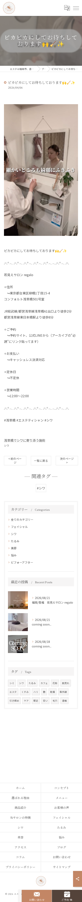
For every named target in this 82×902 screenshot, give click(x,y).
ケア (26, 700)
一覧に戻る (41, 461)
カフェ (44, 683)
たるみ (15, 541)
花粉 (55, 683)
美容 (14, 548)
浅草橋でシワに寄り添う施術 (24, 440)
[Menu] (75, 8)
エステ (13, 691)
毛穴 (55, 700)
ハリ (35, 691)
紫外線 (63, 691)
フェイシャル (19, 527)
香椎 (64, 700)
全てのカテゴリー (22, 520)
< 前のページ (15, 460)
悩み (14, 555)
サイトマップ (61, 867)
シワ (6, 445)
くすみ (25, 691)
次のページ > (67, 460)
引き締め (14, 700)
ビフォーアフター (22, 562)
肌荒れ (65, 683)
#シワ (41, 488)
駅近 (35, 700)
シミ (12, 683)
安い (45, 700)
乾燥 (52, 691)
